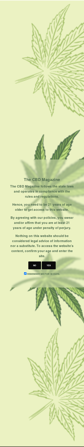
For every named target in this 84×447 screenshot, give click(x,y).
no (34, 265)
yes (49, 265)
